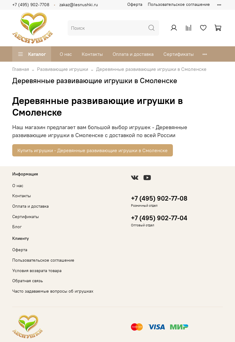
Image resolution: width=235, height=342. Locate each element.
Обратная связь (27, 280)
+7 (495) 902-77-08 (159, 198)
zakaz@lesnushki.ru (78, 4)
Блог (17, 226)
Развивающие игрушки (62, 69)
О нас (66, 54)
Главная (20, 69)
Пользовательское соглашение (179, 4)
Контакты (92, 54)
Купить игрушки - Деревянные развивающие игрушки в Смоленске (92, 150)
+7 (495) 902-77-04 (159, 218)
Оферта (134, 4)
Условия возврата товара (37, 270)
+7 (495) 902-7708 (30, 4)
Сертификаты (178, 54)
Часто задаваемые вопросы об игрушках (52, 291)
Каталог (37, 54)
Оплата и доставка (133, 54)
